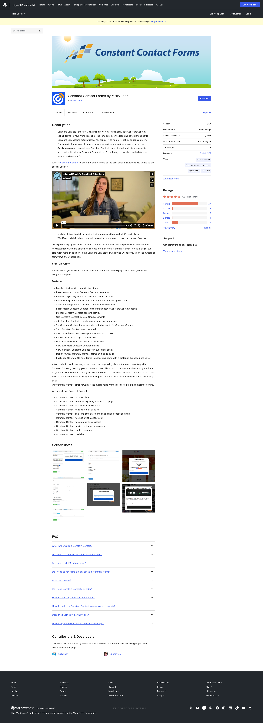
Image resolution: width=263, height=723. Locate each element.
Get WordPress (250, 5)
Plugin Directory (18, 14)
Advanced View (171, 178)
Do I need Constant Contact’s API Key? (72, 589)
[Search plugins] (40, 31)
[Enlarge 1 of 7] (81, 453)
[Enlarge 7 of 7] (151, 487)
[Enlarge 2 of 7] (81, 480)
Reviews (72, 112)
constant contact (203, 160)
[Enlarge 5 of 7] (116, 486)
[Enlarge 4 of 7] (116, 453)
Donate (161, 691)
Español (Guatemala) (46, 708)
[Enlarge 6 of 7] (151, 453)
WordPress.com (214, 682)
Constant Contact (69, 162)
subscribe (206, 171)
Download (204, 98)
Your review (169, 228)
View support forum (173, 251)
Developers (113, 691)
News (13, 687)
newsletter (205, 165)
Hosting (14, 691)
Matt (209, 687)
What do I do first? (61, 580)
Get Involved (163, 682)
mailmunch (76, 100)
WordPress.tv (115, 695)
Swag (161, 695)
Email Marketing (192, 165)
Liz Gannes (115, 654)
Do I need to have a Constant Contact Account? (77, 554)
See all (207, 228)
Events (160, 687)
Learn (111, 682)
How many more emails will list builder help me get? (78, 623)
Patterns (63, 695)
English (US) (205, 153)
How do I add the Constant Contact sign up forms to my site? (83, 606)
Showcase (64, 682)
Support (207, 112)
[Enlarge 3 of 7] (81, 511)
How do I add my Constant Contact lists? (73, 597)
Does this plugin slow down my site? (70, 615)
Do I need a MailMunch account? (69, 563)
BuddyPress (212, 695)
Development (107, 112)
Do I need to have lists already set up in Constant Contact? (82, 571)
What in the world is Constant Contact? (72, 546)
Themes (63, 687)
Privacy (14, 695)
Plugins (63, 691)
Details (58, 112)
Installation (88, 112)
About (13, 682)
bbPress (211, 691)
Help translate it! (158, 21)
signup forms (194, 171)
